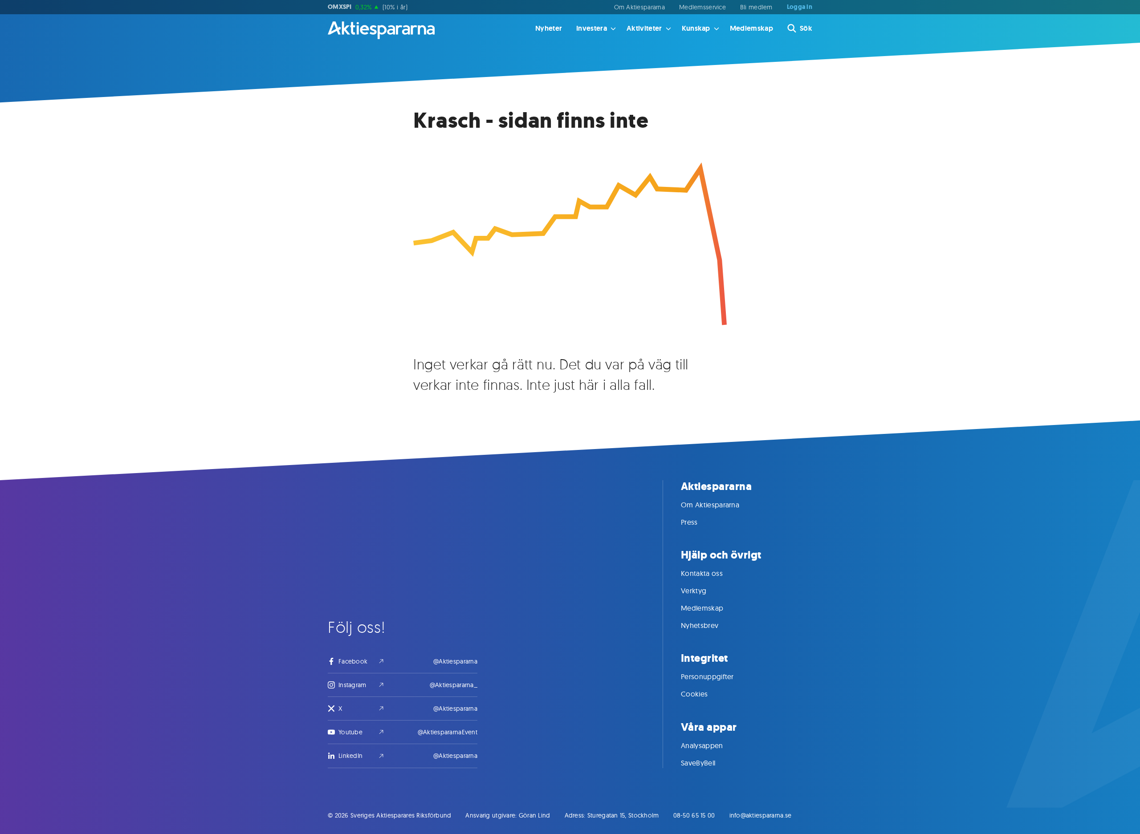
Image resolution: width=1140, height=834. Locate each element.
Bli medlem (756, 7)
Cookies (694, 693)
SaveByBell (698, 762)
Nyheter (548, 28)
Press (689, 522)
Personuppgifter (707, 676)
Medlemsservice (702, 7)
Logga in (799, 7)
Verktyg (693, 590)
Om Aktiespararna (639, 7)
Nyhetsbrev (699, 625)
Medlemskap (751, 28)
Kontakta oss (702, 573)
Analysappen (702, 745)
